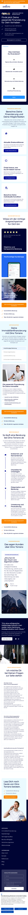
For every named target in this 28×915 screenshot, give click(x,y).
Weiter (14, 97)
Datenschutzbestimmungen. (12, 885)
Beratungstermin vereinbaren (14, 40)
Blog (3, 861)
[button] (24, 6)
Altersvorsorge (6, 845)
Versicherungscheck (8, 842)
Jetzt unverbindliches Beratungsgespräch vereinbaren (14, 305)
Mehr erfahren (16, 2)
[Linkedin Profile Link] (16, 639)
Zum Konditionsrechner (11, 205)
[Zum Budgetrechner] (14, 169)
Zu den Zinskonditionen (11, 150)
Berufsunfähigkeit (7, 839)
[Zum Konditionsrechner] (14, 196)
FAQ (3, 864)
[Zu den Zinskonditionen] (14, 141)
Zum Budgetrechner (10, 177)
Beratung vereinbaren (10, 797)
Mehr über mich (7, 638)
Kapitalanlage (6, 834)
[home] (6, 6)
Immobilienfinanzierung (9, 831)
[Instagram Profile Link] (18, 639)
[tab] (14, 348)
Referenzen (5, 858)
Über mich (5, 853)
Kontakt (4, 856)
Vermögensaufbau (7, 836)
